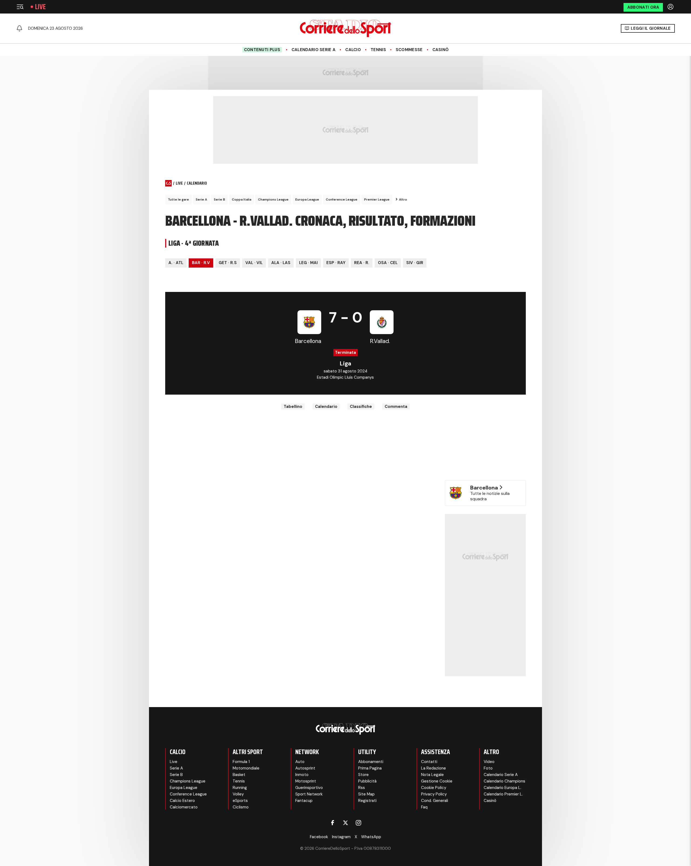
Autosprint (305, 768)
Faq (424, 807)
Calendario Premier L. (503, 794)
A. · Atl (175, 262)
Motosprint (305, 781)
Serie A (201, 199)
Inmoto (302, 774)
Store (363, 774)
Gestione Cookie (436, 781)
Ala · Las (280, 262)
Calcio (353, 49)
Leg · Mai (308, 262)
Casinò (440, 49)
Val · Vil (254, 262)
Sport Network (309, 794)
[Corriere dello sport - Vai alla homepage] (345, 28)
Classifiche (361, 406)
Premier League (376, 199)
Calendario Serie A (314, 49)
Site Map (366, 794)
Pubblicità (367, 781)
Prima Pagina (370, 768)
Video (489, 761)
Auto (299, 761)
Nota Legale (432, 774)
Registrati (367, 800)
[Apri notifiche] (19, 28)
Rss (361, 787)
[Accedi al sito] (671, 7)
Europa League (307, 199)
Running (240, 787)
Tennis (378, 49)
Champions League (273, 199)
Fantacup (304, 800)
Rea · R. (361, 262)
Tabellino (293, 406)
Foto (488, 768)
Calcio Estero (182, 800)
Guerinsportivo (309, 787)
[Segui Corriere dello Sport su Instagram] (358, 823)
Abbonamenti (370, 761)
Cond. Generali (434, 800)
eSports (240, 800)
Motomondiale (246, 768)
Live (40, 6)
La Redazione (433, 768)
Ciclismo (241, 807)
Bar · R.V (201, 262)
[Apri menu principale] (20, 7)
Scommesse (409, 49)
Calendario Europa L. (502, 787)
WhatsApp (371, 837)
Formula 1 (241, 761)
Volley (238, 794)
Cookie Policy (433, 787)
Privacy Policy (434, 794)
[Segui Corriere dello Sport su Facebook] (332, 823)
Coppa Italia (241, 199)
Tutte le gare (178, 199)
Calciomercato (184, 807)
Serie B (219, 199)
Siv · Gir (414, 262)
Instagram (341, 837)
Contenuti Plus (262, 49)
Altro (403, 199)
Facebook (319, 837)
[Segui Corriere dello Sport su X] (345, 823)
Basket (239, 774)
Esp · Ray (336, 262)
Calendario (326, 406)
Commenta (396, 406)
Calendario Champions (504, 781)
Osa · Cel (388, 262)
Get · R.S (228, 262)
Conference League (341, 199)
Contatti (429, 761)
